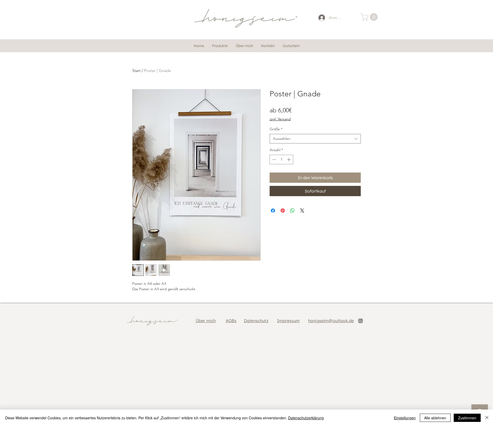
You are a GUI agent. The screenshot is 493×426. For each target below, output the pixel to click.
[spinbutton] (281, 159)
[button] (370, 17)
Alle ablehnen (435, 417)
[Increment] (289, 159)
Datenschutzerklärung (306, 417)
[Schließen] (487, 418)
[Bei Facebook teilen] (273, 210)
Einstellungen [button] (405, 417)
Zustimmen (467, 417)
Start (136, 70)
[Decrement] (273, 159)
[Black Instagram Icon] (360, 321)
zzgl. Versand (280, 119)
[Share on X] (302, 210)
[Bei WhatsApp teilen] (292, 210)
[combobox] (315, 139)
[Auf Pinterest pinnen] (283, 210)
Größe (276, 129)
